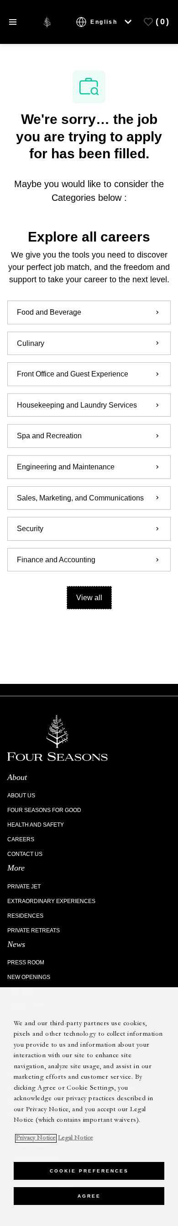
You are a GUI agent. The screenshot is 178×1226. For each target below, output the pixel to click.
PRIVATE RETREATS (33, 930)
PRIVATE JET (24, 886)
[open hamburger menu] (12, 22)
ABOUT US (21, 795)
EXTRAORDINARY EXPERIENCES (51, 901)
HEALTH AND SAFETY (35, 825)
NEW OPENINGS (28, 977)
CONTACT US (24, 854)
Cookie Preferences (89, 1170)
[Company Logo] (47, 21)
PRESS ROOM (25, 962)
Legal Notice (75, 1138)
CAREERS (20, 839)
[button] (89, 597)
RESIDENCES (25, 916)
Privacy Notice (36, 1138)
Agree (89, 1196)
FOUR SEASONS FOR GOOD (44, 810)
